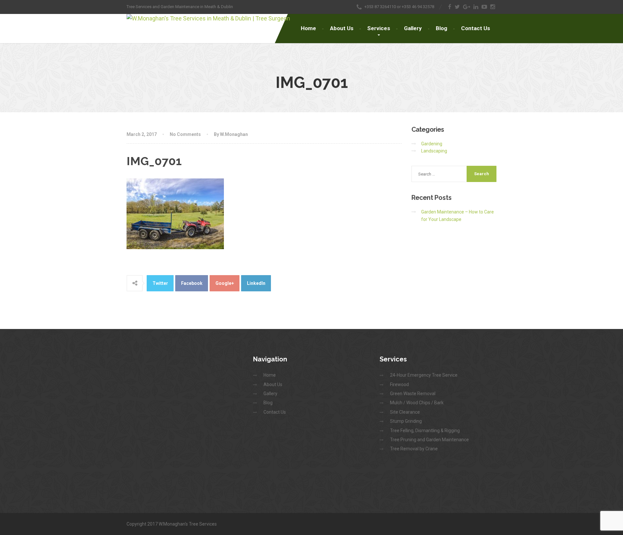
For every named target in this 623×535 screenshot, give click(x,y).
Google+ (224, 283)
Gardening (431, 143)
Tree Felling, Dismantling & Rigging (425, 430)
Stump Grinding (406, 421)
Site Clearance (405, 412)
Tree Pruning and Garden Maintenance (429, 439)
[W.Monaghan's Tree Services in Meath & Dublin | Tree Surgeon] (208, 18)
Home (308, 28)
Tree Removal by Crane (414, 448)
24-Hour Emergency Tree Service (424, 375)
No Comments (185, 134)
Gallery (413, 28)
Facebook (191, 283)
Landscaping (434, 150)
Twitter (160, 283)
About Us (341, 28)
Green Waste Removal (412, 393)
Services (378, 28)
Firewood (399, 384)
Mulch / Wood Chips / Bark (417, 402)
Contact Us (475, 28)
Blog (441, 28)
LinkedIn (256, 283)
